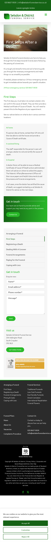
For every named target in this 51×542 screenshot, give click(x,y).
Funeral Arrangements (12, 395)
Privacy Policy (30, 461)
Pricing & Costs (9, 397)
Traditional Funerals (35, 389)
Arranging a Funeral (14, 233)
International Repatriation (37, 400)
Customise (25, 530)
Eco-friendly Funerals (35, 395)
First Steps (8, 389)
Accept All (26, 523)
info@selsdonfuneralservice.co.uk (32, 2)
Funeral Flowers (33, 403)
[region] (25, 525)
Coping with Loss (10, 400)
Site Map (33, 464)
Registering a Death (11, 392)
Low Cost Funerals (34, 392)
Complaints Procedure (12, 434)
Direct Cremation (33, 397)
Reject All (25, 537)
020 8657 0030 (10, 2)
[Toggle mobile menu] (46, 14)
